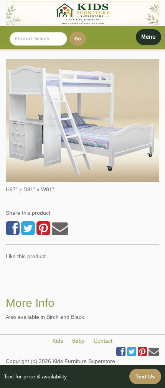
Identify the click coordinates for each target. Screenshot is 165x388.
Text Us (145, 376)
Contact (103, 341)
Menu (151, 39)
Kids (58, 341)
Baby (78, 341)
